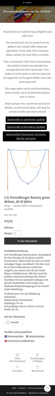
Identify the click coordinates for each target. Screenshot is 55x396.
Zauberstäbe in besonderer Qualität (26, 126)
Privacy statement (35, 388)
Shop (7, 205)
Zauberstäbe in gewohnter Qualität (26, 119)
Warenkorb (37, 370)
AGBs (14, 388)
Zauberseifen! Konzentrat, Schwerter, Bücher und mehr (26, 136)
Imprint (22, 388)
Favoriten (17, 370)
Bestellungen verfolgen (37, 359)
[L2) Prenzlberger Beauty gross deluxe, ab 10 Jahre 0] (27, 169)
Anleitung (16, 289)
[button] (13, 322)
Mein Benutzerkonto (17, 359)
